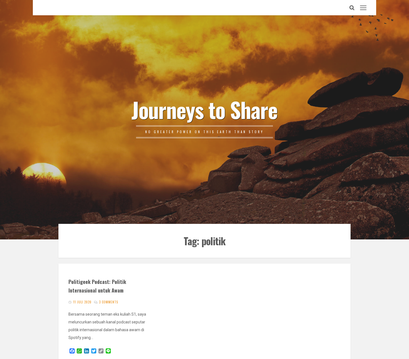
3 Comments (108, 302)
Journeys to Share (204, 109)
